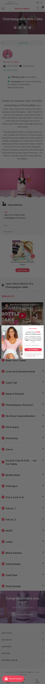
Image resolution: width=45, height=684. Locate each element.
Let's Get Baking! (33, 349)
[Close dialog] (42, 327)
